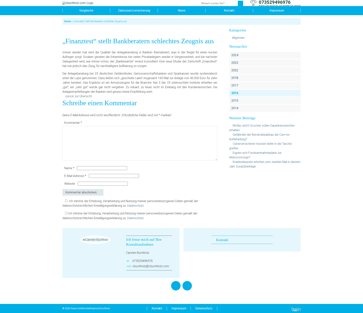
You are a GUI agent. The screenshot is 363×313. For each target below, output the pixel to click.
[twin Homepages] (296, 308)
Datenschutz (135, 205)
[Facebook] (176, 285)
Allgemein (238, 38)
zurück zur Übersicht (78, 96)
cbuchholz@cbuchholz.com (150, 266)
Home (67, 21)
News (181, 10)
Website (69, 183)
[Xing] (187, 285)
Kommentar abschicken (81, 192)
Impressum (276, 10)
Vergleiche (86, 10)
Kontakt (229, 10)
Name (69, 168)
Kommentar (73, 123)
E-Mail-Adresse (75, 176)
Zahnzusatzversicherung (134, 10)
